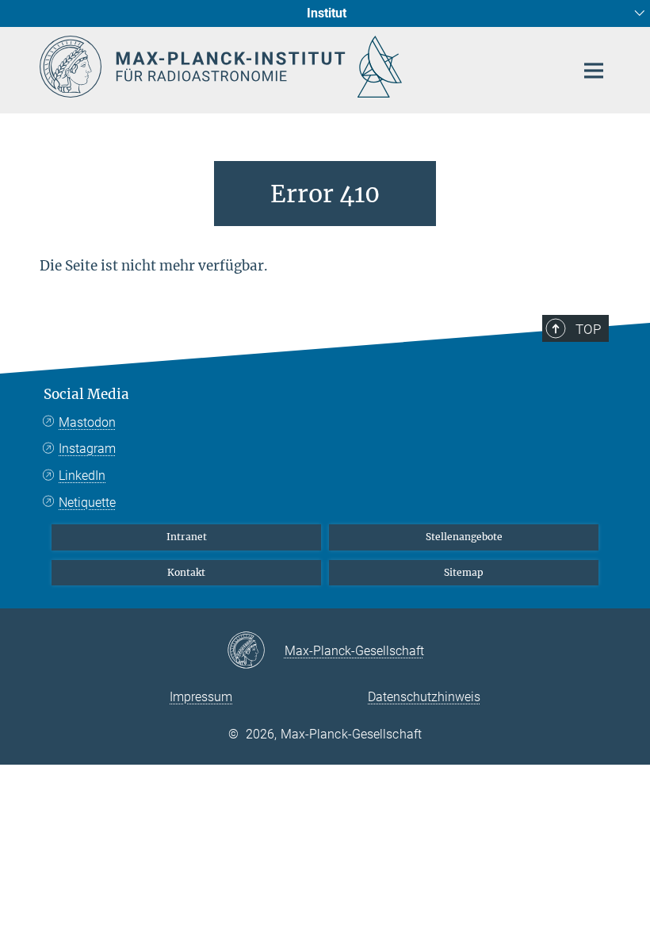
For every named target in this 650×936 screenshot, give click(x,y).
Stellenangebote (464, 537)
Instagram (87, 448)
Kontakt (186, 572)
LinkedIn (82, 475)
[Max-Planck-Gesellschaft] (256, 651)
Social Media (86, 394)
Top (588, 329)
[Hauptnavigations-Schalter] (594, 70)
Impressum (201, 696)
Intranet (186, 537)
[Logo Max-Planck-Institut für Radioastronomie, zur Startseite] (297, 67)
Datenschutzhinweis (424, 696)
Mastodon (87, 422)
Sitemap (464, 572)
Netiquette (87, 502)
